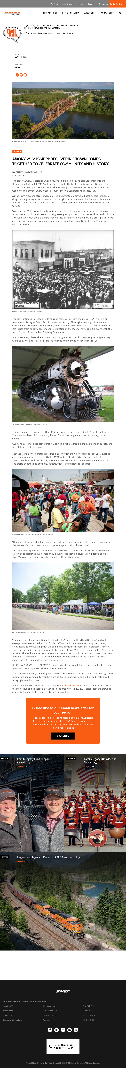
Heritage (70, 33)
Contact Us (103, 4)
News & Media (67, 4)
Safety (26, 33)
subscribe (63, 736)
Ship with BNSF (50, 13)
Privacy (56, 1063)
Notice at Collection (44, 1063)
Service (33, 33)
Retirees (80, 4)
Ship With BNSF (89, 1006)
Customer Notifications (12, 1020)
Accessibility (8, 1011)
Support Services (89, 1015)
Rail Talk (54, 4)
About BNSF (89, 13)
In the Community (70, 13)
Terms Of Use (31, 1063)
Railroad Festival (70, 685)
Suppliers (91, 4)
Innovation (42, 33)
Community (60, 33)
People (51, 33)
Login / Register (116, 4)
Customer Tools (49, 1006)
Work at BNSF (107, 13)
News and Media (49, 1015)
